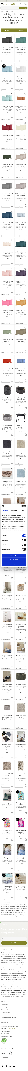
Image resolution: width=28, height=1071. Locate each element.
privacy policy (23, 946)
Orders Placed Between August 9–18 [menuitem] (8, 1017)
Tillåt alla (14, 555)
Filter (7, 30)
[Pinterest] (10, 1067)
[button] (2, 4)
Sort (21, 30)
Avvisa (14, 564)
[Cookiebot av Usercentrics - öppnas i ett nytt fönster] (20, 506)
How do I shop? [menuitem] (4, 1007)
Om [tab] (23, 510)
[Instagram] (6, 1067)
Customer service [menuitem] (4, 1004)
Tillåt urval (14, 560)
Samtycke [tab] (5, 510)
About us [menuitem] (3, 1015)
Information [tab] (14, 510)
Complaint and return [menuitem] (5, 1012)
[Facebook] (2, 1067)
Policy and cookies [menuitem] (5, 1009)
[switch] (24, 540)
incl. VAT (19, 1)
